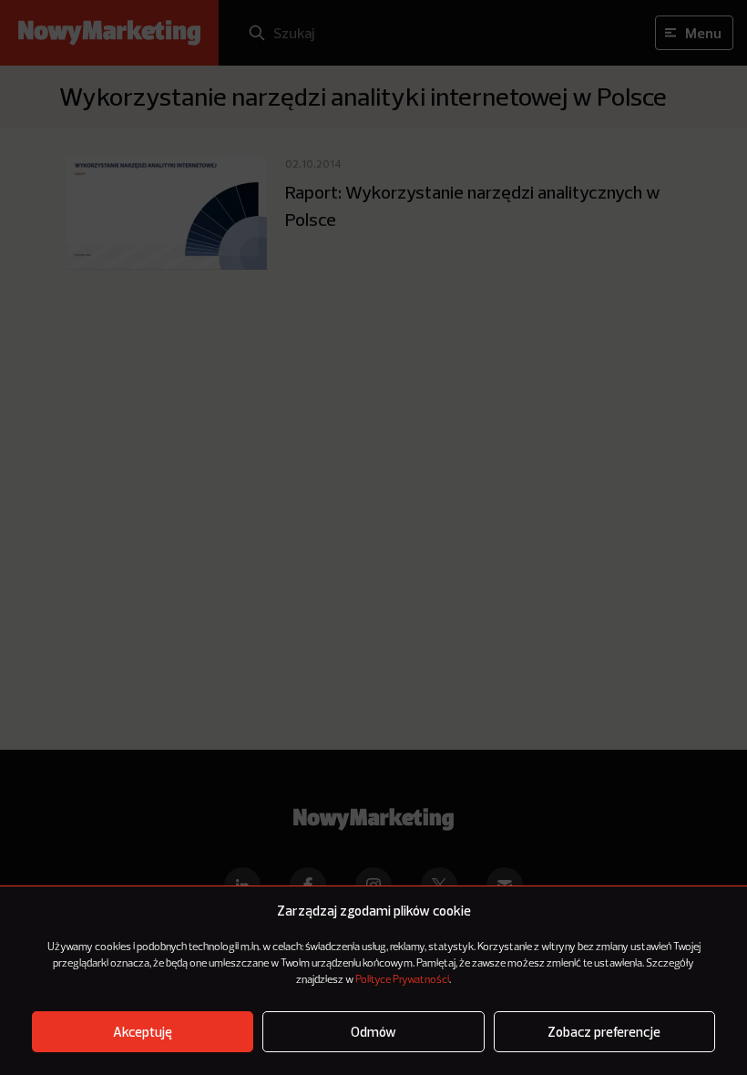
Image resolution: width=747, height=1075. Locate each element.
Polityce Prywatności (402, 980)
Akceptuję (142, 1031)
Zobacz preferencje (603, 1031)
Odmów (373, 1031)
